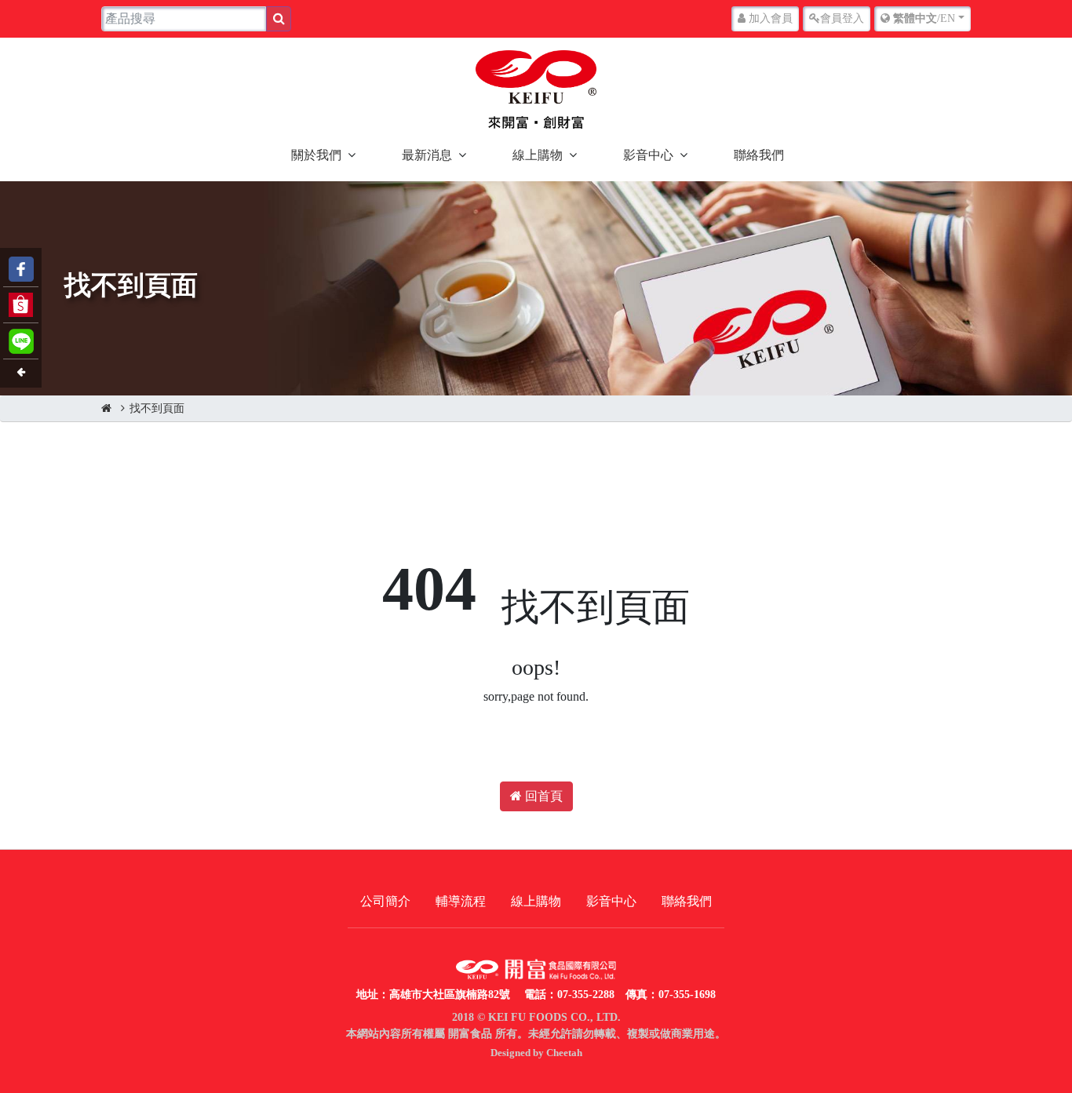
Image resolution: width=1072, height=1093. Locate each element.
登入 (842, 18)
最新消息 (427, 155)
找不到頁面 (156, 408)
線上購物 (537, 155)
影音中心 (648, 155)
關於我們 (316, 155)
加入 (769, 18)
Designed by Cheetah (536, 1052)
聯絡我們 (759, 155)
